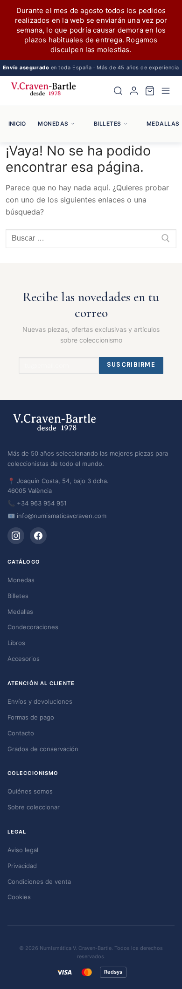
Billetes (107, 123)
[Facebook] (38, 535)
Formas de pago (30, 717)
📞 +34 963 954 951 (37, 503)
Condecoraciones (32, 627)
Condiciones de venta (39, 881)
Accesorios (23, 658)
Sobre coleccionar (33, 807)
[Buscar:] (91, 239)
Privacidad (22, 865)
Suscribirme (131, 365)
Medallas (20, 611)
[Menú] (166, 91)
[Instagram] (15, 535)
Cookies (19, 897)
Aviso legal (22, 850)
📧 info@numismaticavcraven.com (56, 515)
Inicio (17, 123)
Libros (16, 642)
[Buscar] (118, 91)
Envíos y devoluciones (39, 701)
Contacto (20, 733)
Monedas (53, 123)
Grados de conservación (42, 749)
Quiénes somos (30, 791)
